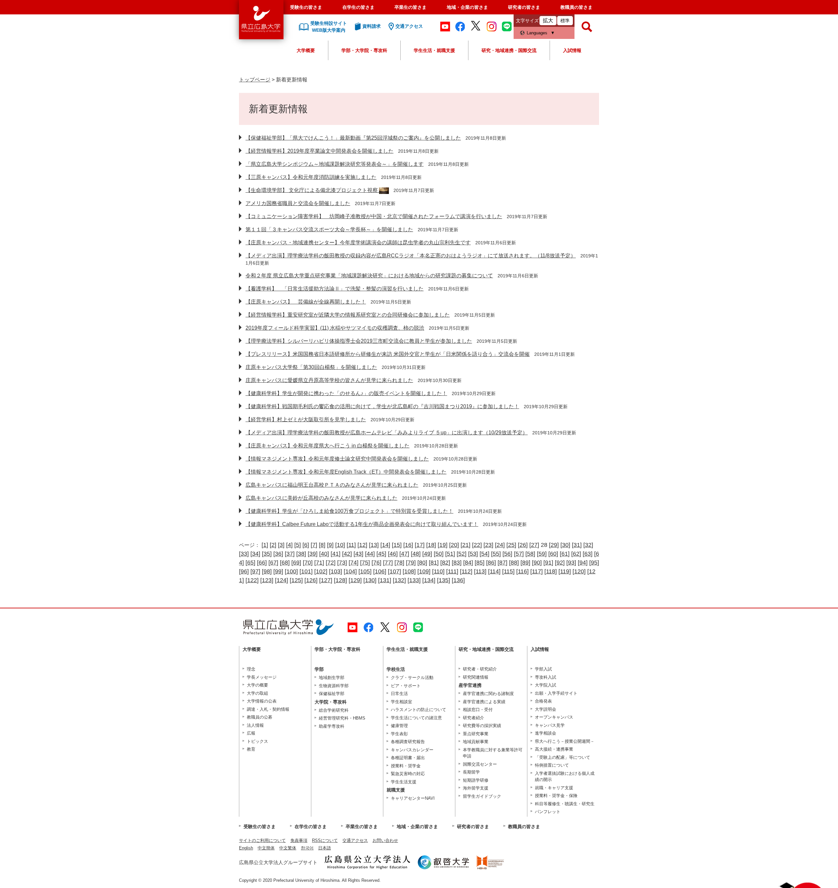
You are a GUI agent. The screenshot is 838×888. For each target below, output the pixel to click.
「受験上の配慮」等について (562, 757)
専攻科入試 (545, 677)
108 (409, 571)
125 (296, 580)
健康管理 (399, 725)
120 (579, 571)
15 (396, 545)
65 (250, 562)
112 (466, 571)
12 (362, 545)
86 (491, 562)
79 (411, 562)
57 (519, 553)
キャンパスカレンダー (412, 749)
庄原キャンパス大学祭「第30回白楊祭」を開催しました (311, 367)
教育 (251, 749)
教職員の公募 (259, 717)
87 (502, 562)
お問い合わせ (385, 840)
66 (262, 562)
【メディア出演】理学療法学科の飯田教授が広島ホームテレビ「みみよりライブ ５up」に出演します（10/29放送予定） (387, 432)
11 (351, 545)
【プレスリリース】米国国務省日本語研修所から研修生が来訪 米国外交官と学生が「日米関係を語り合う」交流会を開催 (388, 354)
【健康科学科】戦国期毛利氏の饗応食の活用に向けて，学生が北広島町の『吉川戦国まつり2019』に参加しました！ (382, 406)
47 (404, 553)
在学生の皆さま (358, 7)
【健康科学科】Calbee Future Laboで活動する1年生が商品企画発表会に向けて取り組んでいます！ (362, 524)
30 (565, 545)
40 (324, 553)
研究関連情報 (475, 677)
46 (393, 553)
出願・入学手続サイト (556, 693)
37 (289, 553)
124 (281, 580)
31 (577, 545)
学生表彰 (399, 733)
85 (479, 562)
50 (438, 553)
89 (525, 562)
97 (255, 571)
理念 (251, 669)
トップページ (254, 79)
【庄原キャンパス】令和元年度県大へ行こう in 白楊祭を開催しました (328, 445)
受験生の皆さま (306, 7)
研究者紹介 (473, 717)
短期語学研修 (475, 780)
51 (450, 553)
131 (385, 580)
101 (306, 571)
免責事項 (298, 840)
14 (385, 545)
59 (541, 553)
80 (422, 562)
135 (443, 580)
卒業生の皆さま (410, 7)
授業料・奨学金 (406, 765)
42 (347, 553)
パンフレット (547, 811)
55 (496, 553)
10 (340, 545)
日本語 (324, 847)
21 (465, 545)
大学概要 (306, 50)
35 (267, 553)
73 (342, 562)
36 (278, 553)
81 (433, 562)
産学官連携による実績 (484, 701)
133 (414, 580)
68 (285, 562)
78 (399, 562)
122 (252, 580)
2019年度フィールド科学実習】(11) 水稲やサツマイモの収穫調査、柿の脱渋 (335, 328)
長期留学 (471, 772)
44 (370, 553)
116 (522, 571)
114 (494, 571)
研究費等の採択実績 (482, 725)
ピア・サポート (406, 685)
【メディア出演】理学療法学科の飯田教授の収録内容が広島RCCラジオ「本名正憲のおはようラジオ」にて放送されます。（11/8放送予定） (411, 255)
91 (548, 562)
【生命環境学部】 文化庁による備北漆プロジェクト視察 (312, 190)
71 (319, 562)
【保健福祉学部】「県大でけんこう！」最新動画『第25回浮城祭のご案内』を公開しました (353, 138)
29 (554, 545)
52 (461, 553)
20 (454, 545)
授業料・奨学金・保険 (556, 795)
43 (358, 553)
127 (326, 580)
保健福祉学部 (331, 693)
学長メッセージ (262, 677)
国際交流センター (480, 764)
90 (537, 562)
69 (296, 562)
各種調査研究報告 (408, 741)
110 (438, 571)
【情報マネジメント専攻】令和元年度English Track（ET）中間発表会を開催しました (346, 472)
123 (267, 580)
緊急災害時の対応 (408, 773)
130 (370, 580)
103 (335, 571)
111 (452, 571)
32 (588, 545)
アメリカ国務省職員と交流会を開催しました (298, 203)
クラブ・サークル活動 (412, 677)
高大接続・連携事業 (554, 749)
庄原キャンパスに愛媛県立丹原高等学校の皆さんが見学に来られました (329, 380)
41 (335, 553)
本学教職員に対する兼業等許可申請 (492, 753)
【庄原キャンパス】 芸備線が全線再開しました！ (306, 302)
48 (415, 553)
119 (564, 571)
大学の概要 (257, 685)
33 (244, 553)
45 (381, 553)
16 (408, 545)
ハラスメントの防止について (418, 709)
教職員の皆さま (576, 7)
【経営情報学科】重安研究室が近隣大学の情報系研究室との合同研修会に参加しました (348, 315)
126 (311, 580)
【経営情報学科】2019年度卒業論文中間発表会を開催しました (319, 151)
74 (353, 562)
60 (553, 553)
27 (534, 545)
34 (255, 553)
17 (419, 545)
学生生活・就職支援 (434, 50)
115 (508, 571)
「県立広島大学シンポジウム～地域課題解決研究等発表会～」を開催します (335, 164)
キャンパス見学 (550, 725)
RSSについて (325, 840)
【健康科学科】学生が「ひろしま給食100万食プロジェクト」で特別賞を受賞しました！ (349, 511)
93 (571, 562)
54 (484, 553)
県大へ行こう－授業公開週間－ (564, 741)
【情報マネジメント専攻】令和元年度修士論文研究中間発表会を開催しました (337, 458)
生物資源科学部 (334, 685)
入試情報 (572, 50)
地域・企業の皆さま (467, 7)
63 (587, 553)
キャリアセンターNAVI (413, 798)
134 (429, 580)
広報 (251, 733)
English (246, 847)
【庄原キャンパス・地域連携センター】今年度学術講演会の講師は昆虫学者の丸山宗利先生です (358, 242)
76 (376, 562)
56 (507, 553)
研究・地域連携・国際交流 (509, 50)
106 (380, 571)
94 (582, 562)
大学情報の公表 (262, 701)
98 (267, 571)
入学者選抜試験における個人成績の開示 (564, 776)
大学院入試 (545, 685)
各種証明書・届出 (408, 757)
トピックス (257, 741)
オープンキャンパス (554, 717)
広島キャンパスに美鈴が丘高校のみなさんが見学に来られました (321, 498)
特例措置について (552, 765)
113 (480, 571)
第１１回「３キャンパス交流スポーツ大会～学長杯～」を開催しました (329, 229)
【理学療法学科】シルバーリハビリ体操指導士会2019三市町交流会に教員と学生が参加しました (359, 341)
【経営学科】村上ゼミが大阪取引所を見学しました (306, 419)
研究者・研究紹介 (480, 669)
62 (576, 553)
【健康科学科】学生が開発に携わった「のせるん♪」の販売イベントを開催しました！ (346, 393)
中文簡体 (266, 847)
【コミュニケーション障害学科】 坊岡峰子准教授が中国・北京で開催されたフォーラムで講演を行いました (374, 216)
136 (458, 580)
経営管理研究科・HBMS (342, 718)
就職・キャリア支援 (554, 787)
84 (468, 562)
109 (424, 571)
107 (394, 571)
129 (355, 580)
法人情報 (255, 725)
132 (399, 580)
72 (330, 562)
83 (456, 562)
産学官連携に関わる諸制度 (488, 693)
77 (388, 562)
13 (374, 545)
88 (514, 562)
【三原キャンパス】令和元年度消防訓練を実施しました (311, 177)
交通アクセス (355, 840)
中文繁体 (287, 847)
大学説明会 (545, 709)
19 (442, 545)
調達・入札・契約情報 (268, 709)
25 (511, 545)
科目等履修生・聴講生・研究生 (564, 803)
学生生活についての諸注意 (416, 717)
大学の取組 (257, 693)
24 (500, 545)
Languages (537, 32)
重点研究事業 (475, 733)
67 (273, 562)
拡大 (548, 20)
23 (488, 545)
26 (522, 545)
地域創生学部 (331, 677)
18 (431, 545)
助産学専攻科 (331, 726)
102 (321, 571)
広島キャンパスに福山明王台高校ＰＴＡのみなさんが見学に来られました (332, 485)
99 (278, 571)
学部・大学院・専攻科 (364, 50)
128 (340, 580)
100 (291, 571)
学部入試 (543, 669)
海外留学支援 (475, 788)
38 (301, 553)
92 (559, 562)
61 (564, 553)
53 (473, 553)
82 (445, 562)
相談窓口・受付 (478, 709)
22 (477, 545)
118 (550, 571)
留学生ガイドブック (482, 796)
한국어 (307, 847)
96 (244, 571)
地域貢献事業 (475, 741)
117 (536, 571)
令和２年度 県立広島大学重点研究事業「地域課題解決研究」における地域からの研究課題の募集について (369, 275)
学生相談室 (401, 701)
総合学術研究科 (334, 710)
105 (365, 571)
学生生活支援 (403, 781)
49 (427, 553)
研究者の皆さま (524, 7)
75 (365, 562)
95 (594, 562)
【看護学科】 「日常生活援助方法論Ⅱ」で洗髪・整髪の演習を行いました (335, 288)
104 (350, 571)
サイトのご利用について (262, 840)
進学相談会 (545, 733)
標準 (565, 20)
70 (307, 562)
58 (530, 553)
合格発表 (543, 701)
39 (312, 553)
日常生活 (399, 693)
